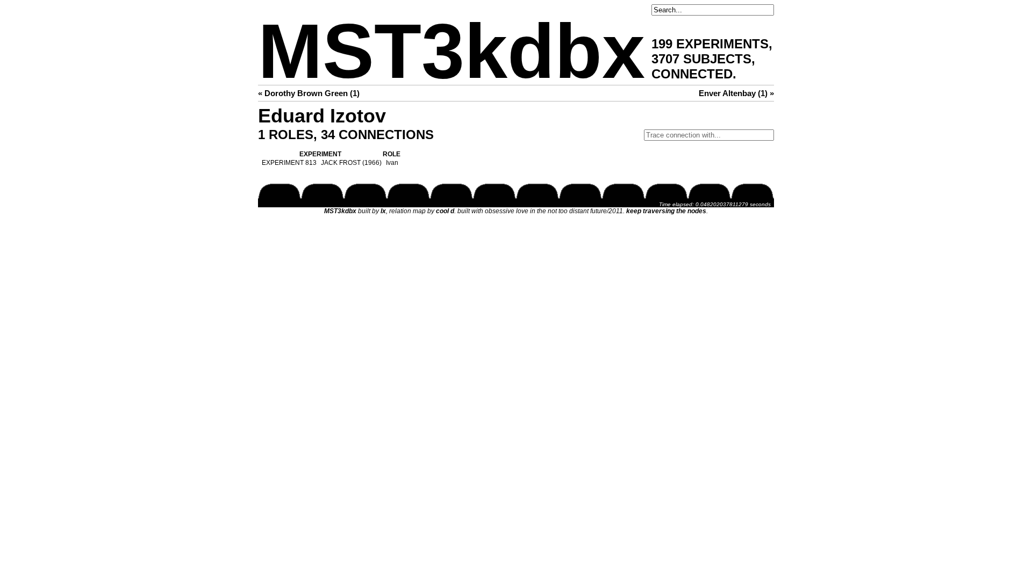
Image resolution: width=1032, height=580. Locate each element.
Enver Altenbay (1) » (736, 93)
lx (383, 211)
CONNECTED (692, 74)
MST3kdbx (451, 51)
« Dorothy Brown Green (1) (309, 93)
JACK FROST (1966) (351, 162)
